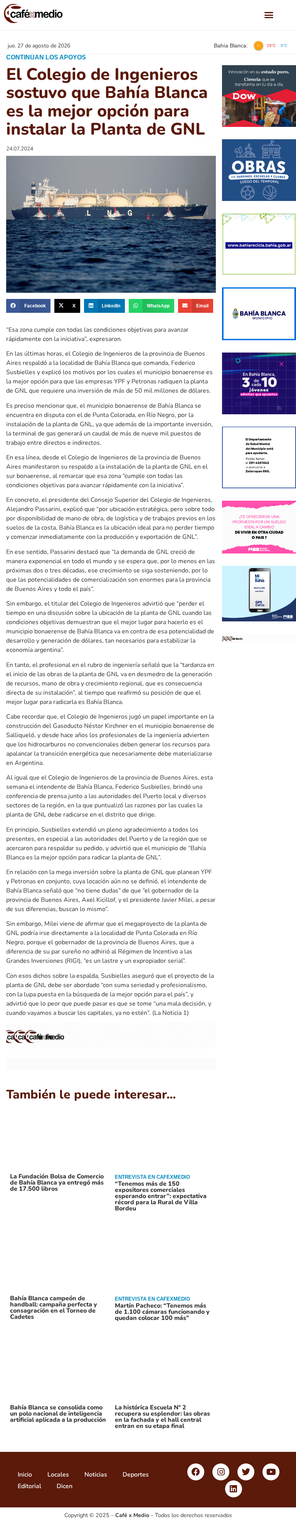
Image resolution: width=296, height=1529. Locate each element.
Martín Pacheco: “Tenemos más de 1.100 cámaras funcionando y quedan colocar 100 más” (162, 1311)
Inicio (25, 1474)
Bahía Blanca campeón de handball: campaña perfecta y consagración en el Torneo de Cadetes (53, 1307)
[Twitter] (245, 1471)
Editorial (29, 1486)
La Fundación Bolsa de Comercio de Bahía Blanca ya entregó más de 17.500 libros (57, 1182)
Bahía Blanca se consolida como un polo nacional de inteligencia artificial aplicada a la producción (58, 1413)
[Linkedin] (233, 1488)
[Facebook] (195, 1471)
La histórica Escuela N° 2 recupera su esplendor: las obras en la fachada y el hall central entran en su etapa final (162, 1416)
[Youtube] (270, 1471)
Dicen (64, 1486)
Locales (58, 1474)
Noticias (95, 1474)
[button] (269, 15)
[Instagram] (220, 1471)
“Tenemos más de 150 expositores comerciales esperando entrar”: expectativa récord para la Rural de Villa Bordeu (161, 1196)
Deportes (136, 1474)
